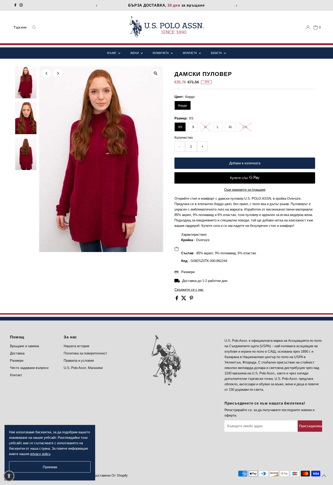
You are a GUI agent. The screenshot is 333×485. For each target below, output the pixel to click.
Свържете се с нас (189, 289)
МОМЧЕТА (190, 53)
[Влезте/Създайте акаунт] (308, 27)
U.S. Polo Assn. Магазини (83, 368)
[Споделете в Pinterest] (191, 299)
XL (230, 127)
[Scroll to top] (323, 475)
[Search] (34, 27)
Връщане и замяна (24, 346)
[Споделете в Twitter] (184, 299)
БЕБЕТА (217, 53)
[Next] (236, 5)
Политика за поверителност (85, 353)
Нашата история (76, 346)
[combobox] (21, 27)
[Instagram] (21, 5)
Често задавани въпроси (29, 368)
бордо (182, 105)
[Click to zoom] (156, 73)
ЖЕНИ (135, 53)
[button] (9, 475)
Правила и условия (79, 360)
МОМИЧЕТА (161, 53)
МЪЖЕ (112, 53)
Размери (188, 272)
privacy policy (40, 454)
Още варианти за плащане (244, 190)
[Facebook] (15, 5)
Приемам (50, 467)
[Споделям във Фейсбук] (177, 299)
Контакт (16, 375)
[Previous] (97, 5)
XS (180, 127)
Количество (183, 137)
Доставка (17, 353)
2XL (245, 127)
